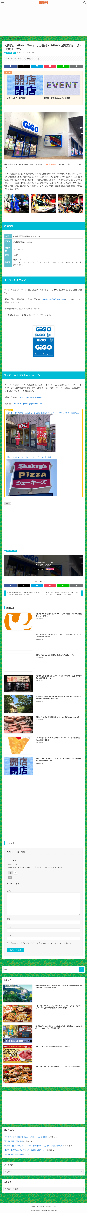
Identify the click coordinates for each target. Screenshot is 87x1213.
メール (9, 927)
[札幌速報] (43, 2)
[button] (10, 66)
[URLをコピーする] (76, 66)
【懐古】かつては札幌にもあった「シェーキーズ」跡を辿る (28, 457)
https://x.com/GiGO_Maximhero (53, 299)
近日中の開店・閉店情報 (13, 1141)
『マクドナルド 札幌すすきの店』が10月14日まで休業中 (26, 1137)
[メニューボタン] (2, 2)
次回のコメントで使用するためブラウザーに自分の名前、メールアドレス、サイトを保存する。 (41, 943)
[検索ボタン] (84, 2)
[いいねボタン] (7, 503)
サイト (9, 935)
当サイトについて (51, 1206)
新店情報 (9, 52)
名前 (8, 919)
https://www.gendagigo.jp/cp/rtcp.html (28, 403)
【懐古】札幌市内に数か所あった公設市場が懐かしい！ (25, 1150)
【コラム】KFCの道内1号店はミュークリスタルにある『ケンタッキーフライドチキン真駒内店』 (43, 413)
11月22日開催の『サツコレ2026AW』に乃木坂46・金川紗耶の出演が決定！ (33, 1145)
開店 (14, 52)
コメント (10, 891)
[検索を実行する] (81, 969)
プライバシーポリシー (37, 1206)
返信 (10, 877)
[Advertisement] (43, 21)
